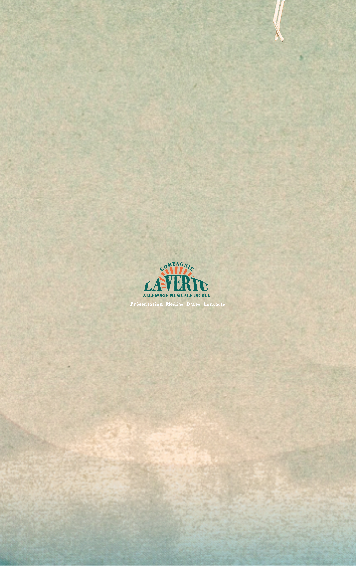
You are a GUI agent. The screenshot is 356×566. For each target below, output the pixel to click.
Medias (175, 304)
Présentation (146, 304)
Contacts (214, 304)
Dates (193, 304)
